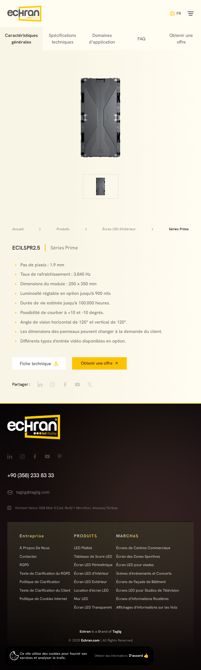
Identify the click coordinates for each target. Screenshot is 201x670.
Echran (86, 631)
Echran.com (90, 640)
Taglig (117, 631)
